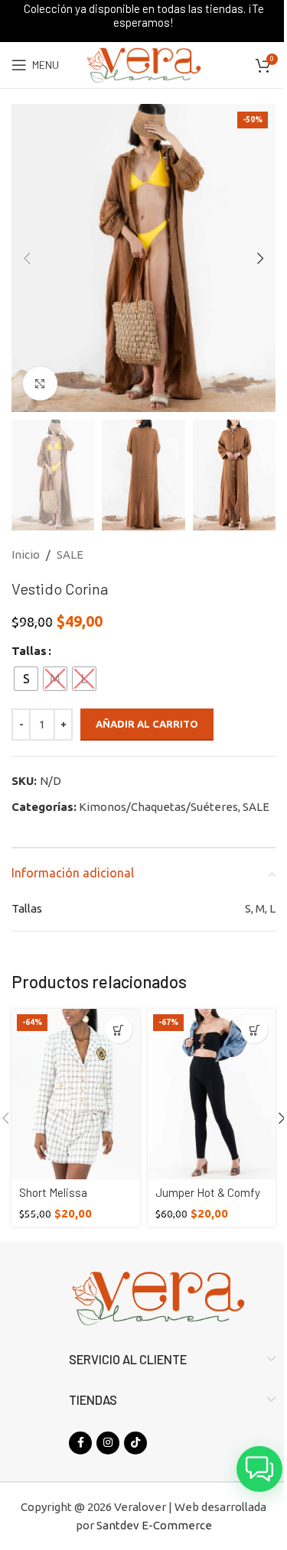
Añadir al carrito (147, 723)
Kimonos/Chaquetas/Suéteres (158, 806)
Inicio (25, 554)
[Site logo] (143, 63)
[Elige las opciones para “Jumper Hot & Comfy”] (254, 1030)
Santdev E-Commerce (154, 1525)
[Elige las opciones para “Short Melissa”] (119, 1030)
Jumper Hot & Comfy (207, 1192)
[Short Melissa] (75, 1094)
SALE (70, 554)
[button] (26, 258)
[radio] (26, 678)
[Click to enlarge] (40, 384)
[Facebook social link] (80, 1443)
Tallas (29, 650)
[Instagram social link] (107, 1443)
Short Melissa (53, 1192)
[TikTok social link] (135, 1443)
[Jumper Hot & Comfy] (212, 1094)
